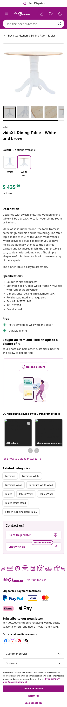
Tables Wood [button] (47, 493)
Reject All (33, 695)
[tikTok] (26, 640)
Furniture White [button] (30, 476)
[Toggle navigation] (6, 14)
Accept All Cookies (33, 688)
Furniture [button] (10, 476)
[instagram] (12, 640)
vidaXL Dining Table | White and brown (29, 135)
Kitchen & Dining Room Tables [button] (21, 511)
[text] (11, 188)
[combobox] (33, 24)
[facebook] (5, 640)
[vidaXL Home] (22, 13)
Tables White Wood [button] (15, 502)
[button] (9, 166)
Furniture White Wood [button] (41, 485)
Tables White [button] (26, 493)
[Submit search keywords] (59, 23)
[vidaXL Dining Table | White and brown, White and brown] (33, 74)
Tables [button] (8, 493)
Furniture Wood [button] (13, 485)
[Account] (41, 13)
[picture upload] (34, 389)
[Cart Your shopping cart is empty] (60, 13)
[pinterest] (19, 640)
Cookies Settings (33, 702)
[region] (33, 687)
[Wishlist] (51, 13)
